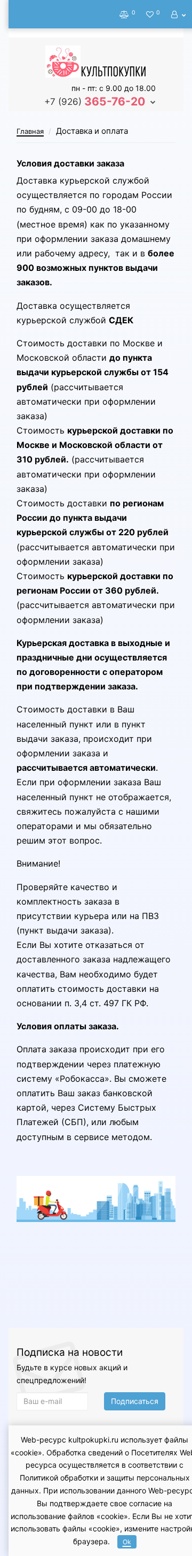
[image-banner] (96, 1199)
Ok (127, 1542)
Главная (30, 131)
